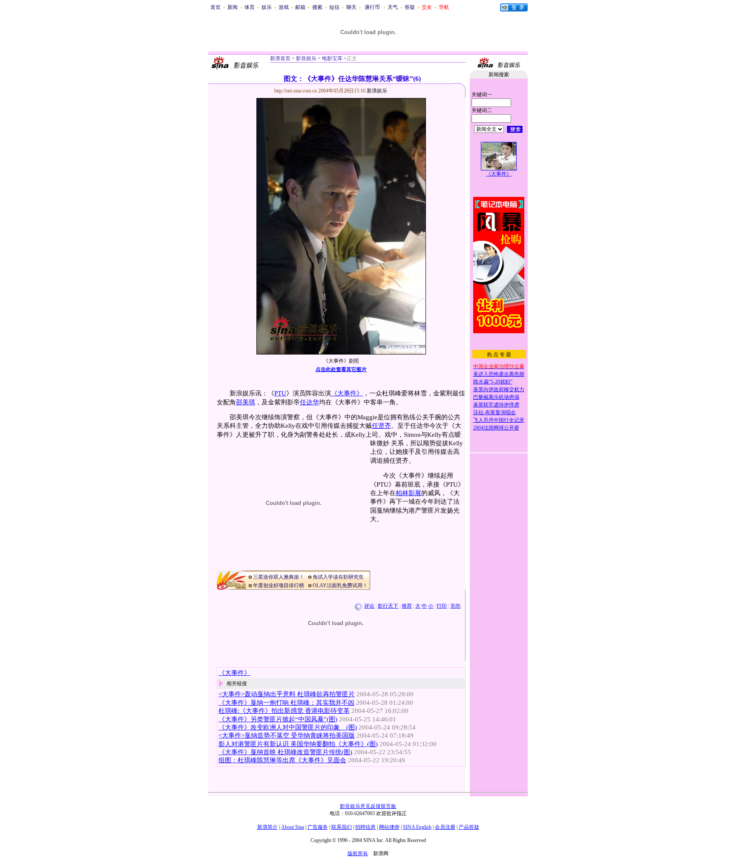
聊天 (351, 7)
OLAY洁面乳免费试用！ (340, 585)
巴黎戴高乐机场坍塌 (496, 397)
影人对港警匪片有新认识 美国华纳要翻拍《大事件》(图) (298, 744)
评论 (369, 606)
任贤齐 (381, 425)
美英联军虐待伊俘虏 (496, 405)
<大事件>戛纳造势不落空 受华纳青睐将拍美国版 (286, 735)
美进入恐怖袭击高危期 (498, 374)
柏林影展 (408, 493)
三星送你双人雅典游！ (278, 577)
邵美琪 (245, 402)
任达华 (309, 402)
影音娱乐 (306, 58)
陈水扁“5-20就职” (492, 382)
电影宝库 (331, 58)
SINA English (417, 827)
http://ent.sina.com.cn (296, 91)
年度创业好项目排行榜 (278, 585)
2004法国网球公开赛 (496, 428)
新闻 (232, 7)
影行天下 (388, 606)
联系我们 (341, 827)
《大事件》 (347, 393)
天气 (393, 7)
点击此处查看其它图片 (341, 369)
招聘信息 (365, 827)
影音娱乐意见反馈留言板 (368, 806)
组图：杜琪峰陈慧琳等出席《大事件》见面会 (282, 760)
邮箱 (300, 7)
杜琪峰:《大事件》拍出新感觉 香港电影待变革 (284, 710)
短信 (334, 7)
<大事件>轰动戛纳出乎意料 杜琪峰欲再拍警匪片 (286, 694)
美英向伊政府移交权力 (498, 389)
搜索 (317, 7)
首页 (215, 7)
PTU (280, 393)
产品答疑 (469, 827)
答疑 (410, 7)
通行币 (372, 7)
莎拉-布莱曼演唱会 (494, 412)
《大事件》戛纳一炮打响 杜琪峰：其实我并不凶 (286, 702)
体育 (249, 7)
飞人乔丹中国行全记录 (498, 420)
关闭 (455, 606)
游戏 (284, 7)
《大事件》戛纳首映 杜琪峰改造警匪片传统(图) (285, 752)
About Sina (292, 827)
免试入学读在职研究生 (338, 577)
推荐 (407, 606)
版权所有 (358, 853)
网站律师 (389, 827)
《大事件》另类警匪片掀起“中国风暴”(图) (277, 719)
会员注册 (445, 827)
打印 (442, 606)
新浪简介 (267, 827)
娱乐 (267, 7)
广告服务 (318, 827)
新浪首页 (280, 58)
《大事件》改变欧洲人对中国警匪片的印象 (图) (287, 727)
